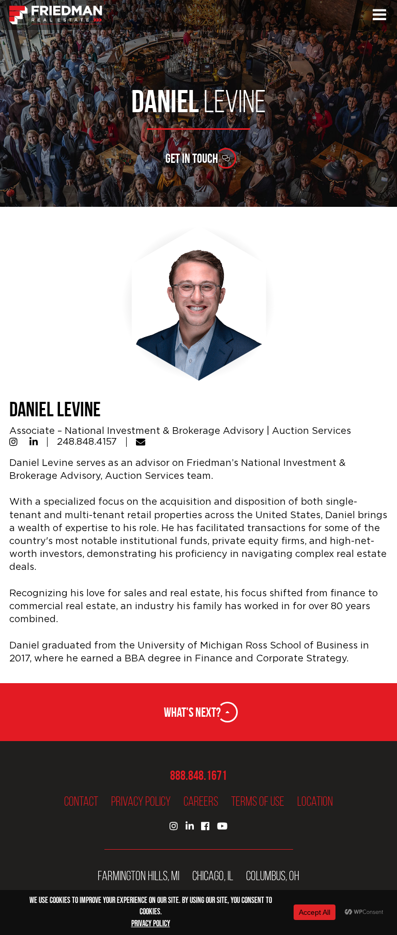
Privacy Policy (141, 801)
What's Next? (192, 712)
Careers (201, 801)
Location (315, 801)
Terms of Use (257, 801)
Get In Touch (191, 158)
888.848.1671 (198, 775)
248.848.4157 (87, 441)
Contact (81, 801)
